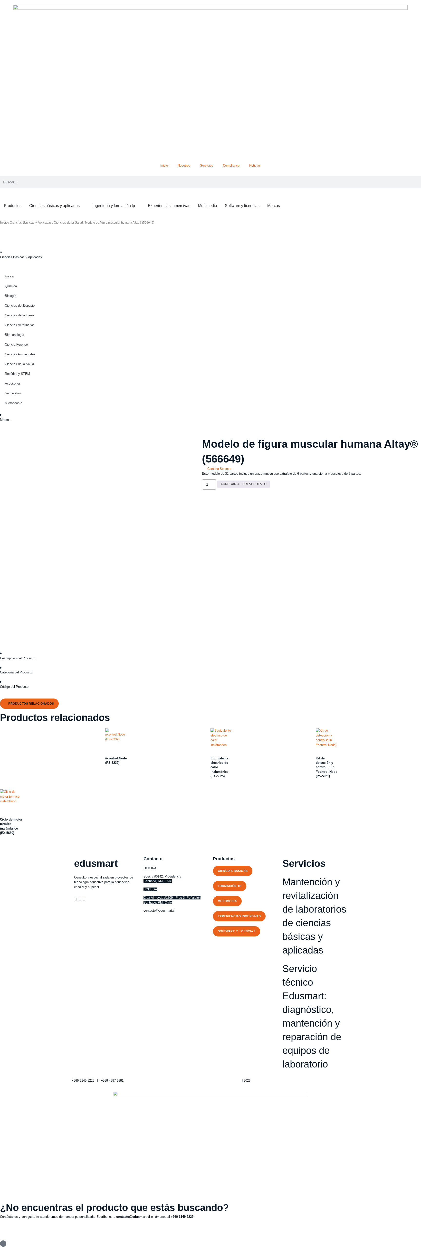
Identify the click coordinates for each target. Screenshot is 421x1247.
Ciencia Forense (16, 344)
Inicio (164, 165)
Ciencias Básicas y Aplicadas (31, 222)
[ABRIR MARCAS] (283, 206)
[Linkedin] (75, 899)
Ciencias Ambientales (20, 354)
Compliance (231, 165)
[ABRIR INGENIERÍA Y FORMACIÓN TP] (138, 206)
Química (11, 286)
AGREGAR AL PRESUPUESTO (243, 484)
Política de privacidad (225, 1080)
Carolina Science (219, 469)
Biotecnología (14, 335)
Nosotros (184, 165)
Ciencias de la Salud (68, 222)
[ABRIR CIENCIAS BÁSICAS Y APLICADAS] (83, 206)
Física (9, 276)
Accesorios (13, 383)
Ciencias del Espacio (20, 305)
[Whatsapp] (84, 899)
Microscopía (13, 403)
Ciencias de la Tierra (19, 315)
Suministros (13, 393)
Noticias (255, 165)
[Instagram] (79, 899)
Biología (10, 296)
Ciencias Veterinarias (20, 325)
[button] (29, 704)
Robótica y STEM (17, 374)
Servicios (206, 165)
